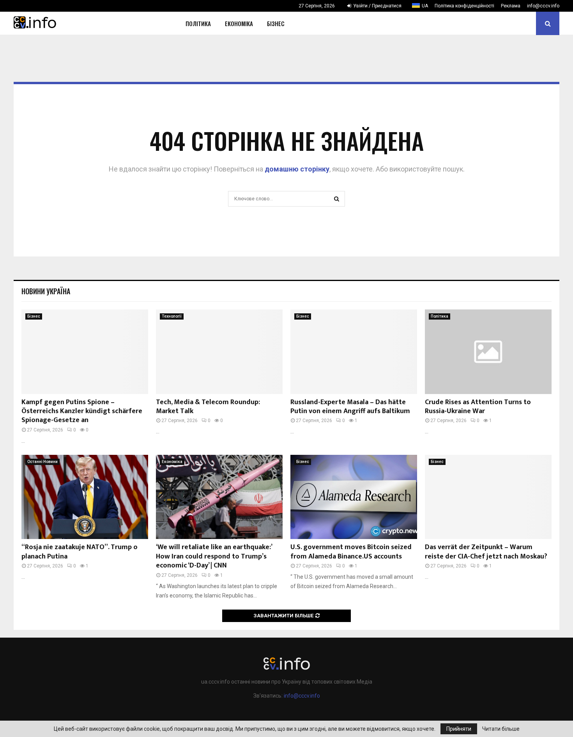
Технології (172, 316)
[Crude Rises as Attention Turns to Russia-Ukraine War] (488, 351)
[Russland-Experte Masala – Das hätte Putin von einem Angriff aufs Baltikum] (353, 351)
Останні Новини (42, 462)
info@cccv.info (543, 6)
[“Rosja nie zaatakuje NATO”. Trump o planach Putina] (84, 497)
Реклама (510, 6)
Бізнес (276, 23)
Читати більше (501, 729)
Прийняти (458, 729)
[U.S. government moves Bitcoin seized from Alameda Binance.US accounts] (353, 497)
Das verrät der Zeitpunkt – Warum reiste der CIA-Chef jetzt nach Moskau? (486, 551)
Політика (198, 23)
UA (425, 6)
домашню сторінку (297, 169)
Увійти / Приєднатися (376, 6)
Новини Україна (45, 291)
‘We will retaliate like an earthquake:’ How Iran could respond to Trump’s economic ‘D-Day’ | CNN (214, 556)
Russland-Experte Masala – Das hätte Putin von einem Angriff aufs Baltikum (350, 406)
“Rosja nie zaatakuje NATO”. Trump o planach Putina (79, 551)
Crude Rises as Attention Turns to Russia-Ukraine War (478, 406)
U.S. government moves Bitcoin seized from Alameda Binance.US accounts (351, 551)
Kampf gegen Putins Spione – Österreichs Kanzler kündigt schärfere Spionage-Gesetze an (81, 411)
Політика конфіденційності (464, 6)
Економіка (239, 23)
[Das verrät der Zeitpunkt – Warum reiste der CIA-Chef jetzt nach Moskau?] (488, 497)
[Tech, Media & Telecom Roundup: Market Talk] (219, 351)
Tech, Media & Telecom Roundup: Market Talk (208, 406)
